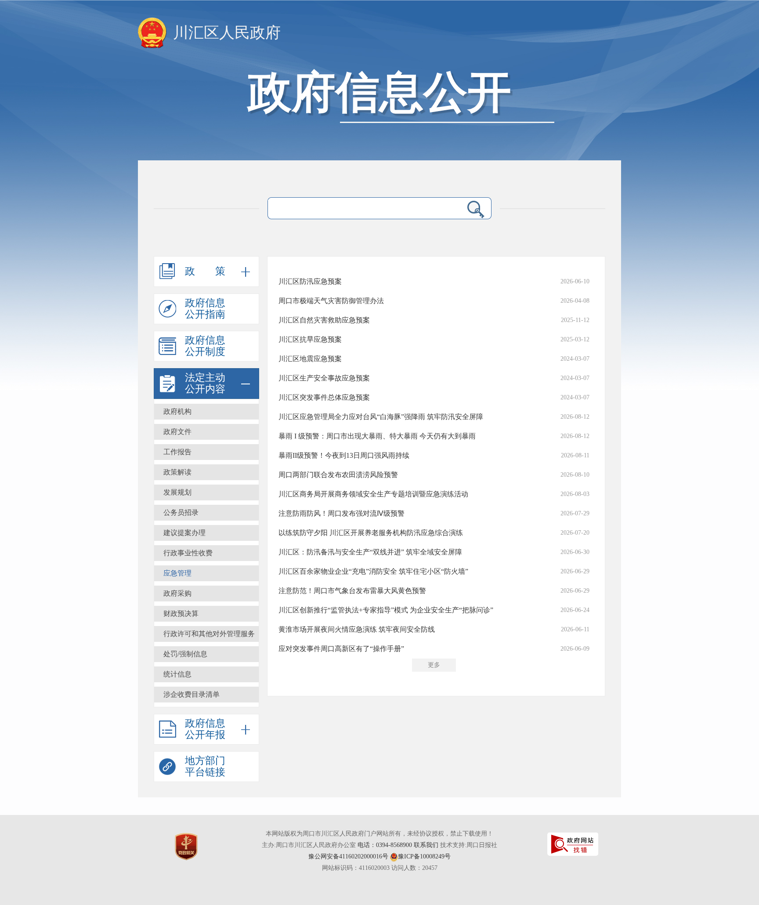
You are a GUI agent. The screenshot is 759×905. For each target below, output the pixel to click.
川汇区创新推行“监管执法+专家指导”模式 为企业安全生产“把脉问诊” (385, 610)
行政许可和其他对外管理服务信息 (209, 636)
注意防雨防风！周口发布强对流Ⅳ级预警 (341, 513)
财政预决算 (181, 613)
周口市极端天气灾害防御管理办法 (331, 300)
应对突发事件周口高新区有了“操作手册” (341, 648)
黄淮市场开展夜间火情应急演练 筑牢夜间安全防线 (356, 629)
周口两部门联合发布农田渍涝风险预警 (338, 474)
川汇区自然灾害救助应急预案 (324, 320)
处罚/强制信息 (185, 654)
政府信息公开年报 (205, 729)
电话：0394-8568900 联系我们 (398, 845)
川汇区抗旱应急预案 (310, 339)
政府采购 (177, 593)
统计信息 (177, 674)
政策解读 (177, 472)
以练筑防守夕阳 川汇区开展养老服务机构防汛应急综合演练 (370, 532)
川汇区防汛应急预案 (310, 281)
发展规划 (177, 492)
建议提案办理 (184, 532)
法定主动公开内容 (205, 383)
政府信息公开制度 (205, 346)
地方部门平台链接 (205, 766)
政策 (215, 271)
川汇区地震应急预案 (310, 358)
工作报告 (177, 452)
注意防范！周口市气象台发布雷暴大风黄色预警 (352, 590)
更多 (434, 665)
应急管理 (177, 573)
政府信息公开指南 (205, 308)
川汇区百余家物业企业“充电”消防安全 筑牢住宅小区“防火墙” (373, 571)
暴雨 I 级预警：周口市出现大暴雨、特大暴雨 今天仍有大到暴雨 (377, 436)
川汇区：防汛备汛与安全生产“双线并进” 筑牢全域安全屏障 (370, 552)
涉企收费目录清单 (191, 694)
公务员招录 (181, 512)
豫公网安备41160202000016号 (348, 856)
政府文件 (177, 431)
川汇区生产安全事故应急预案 (324, 378)
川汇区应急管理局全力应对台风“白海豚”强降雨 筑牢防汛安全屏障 (380, 416)
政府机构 (177, 411)
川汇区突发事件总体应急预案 (324, 397)
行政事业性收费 (188, 553)
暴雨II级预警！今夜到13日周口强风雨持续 (343, 455)
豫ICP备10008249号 (424, 856)
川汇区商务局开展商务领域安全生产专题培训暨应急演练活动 (373, 494)
